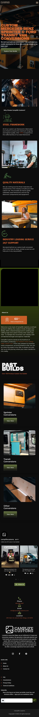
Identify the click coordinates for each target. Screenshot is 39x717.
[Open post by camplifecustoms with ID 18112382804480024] (29, 556)
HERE (21, 133)
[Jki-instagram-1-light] (13, 654)
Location (19, 616)
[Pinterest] (26, 654)
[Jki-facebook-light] (19, 654)
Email (19, 608)
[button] (37, 2)
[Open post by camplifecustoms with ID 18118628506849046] (10, 556)
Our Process (8, 48)
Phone (19, 601)
